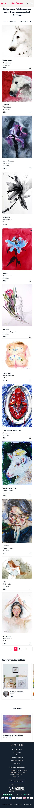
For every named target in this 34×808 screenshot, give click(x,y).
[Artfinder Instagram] (19, 745)
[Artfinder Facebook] (11, 745)
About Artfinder (17, 749)
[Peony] (17, 255)
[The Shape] (17, 361)
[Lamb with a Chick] (17, 469)
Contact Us (17, 763)
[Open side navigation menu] (2, 3)
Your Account (17, 752)
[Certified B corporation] (17, 788)
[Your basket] (32, 3)
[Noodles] (17, 527)
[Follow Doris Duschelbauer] (11, 696)
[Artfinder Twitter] (15, 745)
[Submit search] (6, 3)
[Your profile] (27, 3)
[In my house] (17, 619)
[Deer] (17, 574)
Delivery (17, 755)
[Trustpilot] (17, 794)
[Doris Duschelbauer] (16, 681)
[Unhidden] (17, 199)
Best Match (24, 21)
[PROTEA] (17, 311)
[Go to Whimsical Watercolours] (17, 726)
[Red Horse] (17, 92)
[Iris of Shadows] (17, 143)
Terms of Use (18, 804)
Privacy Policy (28, 804)
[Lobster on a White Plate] (17, 412)
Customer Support (17, 760)
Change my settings (17, 781)
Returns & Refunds (17, 757)
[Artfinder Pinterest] (22, 745)
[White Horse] (17, 47)
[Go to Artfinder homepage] (17, 3)
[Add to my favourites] (30, 68)
